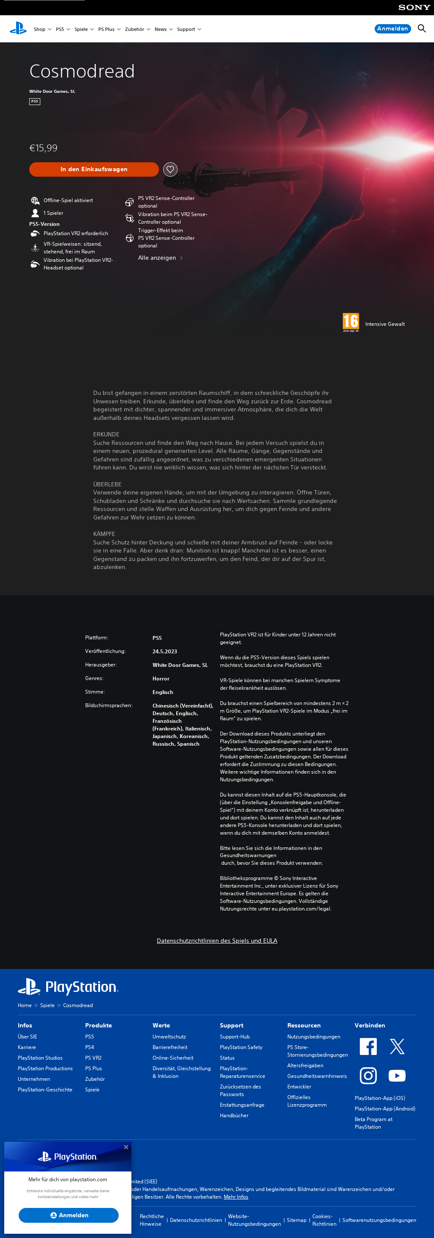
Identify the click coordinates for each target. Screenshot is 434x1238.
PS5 (60, 29)
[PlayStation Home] (18, 28)
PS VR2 (93, 1057)
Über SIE (27, 1036)
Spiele (81, 29)
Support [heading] (231, 1025)
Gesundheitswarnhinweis (317, 1076)
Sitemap (296, 1220)
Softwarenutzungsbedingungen (379, 1220)
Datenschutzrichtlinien (196, 1220)
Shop (39, 29)
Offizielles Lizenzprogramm (307, 1101)
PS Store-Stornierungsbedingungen (317, 1051)
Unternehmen (34, 1079)
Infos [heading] (25, 1025)
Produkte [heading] (98, 1025)
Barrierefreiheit (170, 1047)
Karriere (27, 1047)
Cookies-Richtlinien (324, 1220)
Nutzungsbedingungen (313, 1036)
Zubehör (134, 29)
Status (227, 1057)
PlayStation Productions (45, 1068)
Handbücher (234, 1115)
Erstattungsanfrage (242, 1104)
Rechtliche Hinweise (152, 1220)
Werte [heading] (161, 1025)
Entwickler (299, 1086)
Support (186, 29)
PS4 (89, 1047)
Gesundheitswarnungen (248, 855)
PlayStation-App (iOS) (380, 1098)
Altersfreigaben (305, 1065)
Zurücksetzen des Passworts (240, 1090)
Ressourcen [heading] (304, 1025)
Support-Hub (235, 1036)
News (161, 29)
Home (25, 1005)
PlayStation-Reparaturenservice (242, 1072)
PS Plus (106, 29)
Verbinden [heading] (370, 1025)
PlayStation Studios (40, 1057)
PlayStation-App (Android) (385, 1108)
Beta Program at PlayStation (373, 1123)
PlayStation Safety (241, 1047)
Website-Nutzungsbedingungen (254, 1220)
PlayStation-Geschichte (45, 1089)
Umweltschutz (169, 1036)
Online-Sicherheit (173, 1057)
